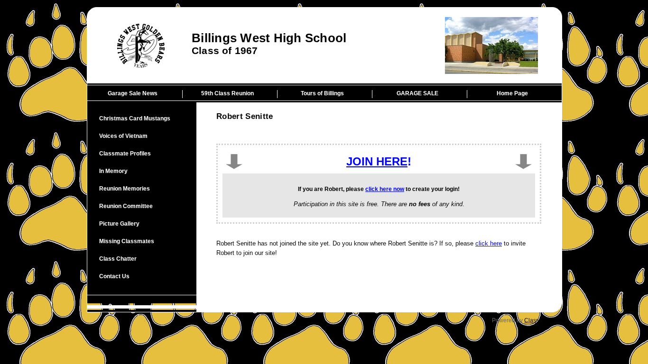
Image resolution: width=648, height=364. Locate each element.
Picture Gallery (119, 223)
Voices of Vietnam (123, 136)
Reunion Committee (126, 206)
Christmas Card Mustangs (134, 118)
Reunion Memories (124, 188)
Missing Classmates (126, 241)
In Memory (113, 171)
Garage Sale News (132, 93)
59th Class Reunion (227, 93)
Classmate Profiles (125, 153)
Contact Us (114, 276)
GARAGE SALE (417, 93)
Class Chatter (118, 258)
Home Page (512, 93)
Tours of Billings (322, 93)
